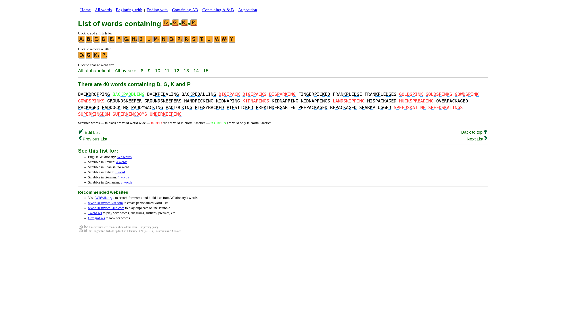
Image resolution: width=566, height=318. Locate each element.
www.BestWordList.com (105, 203)
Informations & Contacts (168, 231)
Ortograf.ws (96, 218)
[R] (187, 42)
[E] (112, 42)
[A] (82, 42)
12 (176, 70)
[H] (134, 42)
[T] (202, 42)
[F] (119, 42)
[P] (179, 42)
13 (186, 70)
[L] (149, 42)
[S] (194, 42)
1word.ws (95, 213)
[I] (142, 42)
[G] (127, 42)
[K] (97, 57)
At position (247, 10)
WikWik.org (103, 198)
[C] (97, 42)
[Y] (232, 42)
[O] (172, 42)
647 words (124, 157)
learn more (131, 227)
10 (157, 70)
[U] (209, 42)
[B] (89, 42)
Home (85, 10)
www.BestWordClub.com (106, 208)
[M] (157, 42)
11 (167, 70)
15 (205, 70)
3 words (126, 182)
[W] (224, 42)
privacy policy (150, 227)
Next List (475, 139)
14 (196, 70)
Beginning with (129, 10)
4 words (121, 162)
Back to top (472, 132)
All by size (125, 70)
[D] (104, 42)
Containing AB (185, 10)
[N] (164, 42)
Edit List (92, 132)
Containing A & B (218, 10)
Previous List (94, 139)
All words (103, 10)
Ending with (157, 10)
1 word (120, 172)
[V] (217, 42)
